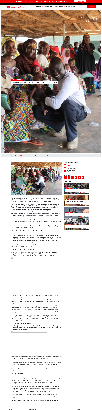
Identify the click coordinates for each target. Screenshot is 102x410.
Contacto (79, 3)
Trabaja (75, 6)
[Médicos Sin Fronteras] (16, 7)
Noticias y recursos (58, 6)
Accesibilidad (91, 3)
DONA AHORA (91, 7)
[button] (65, 177)
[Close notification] (100, 1)
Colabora (68, 6)
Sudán (68, 165)
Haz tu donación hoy (80, 1)
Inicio (12, 155)
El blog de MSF (18, 155)
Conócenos (38, 6)
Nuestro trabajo (48, 6)
